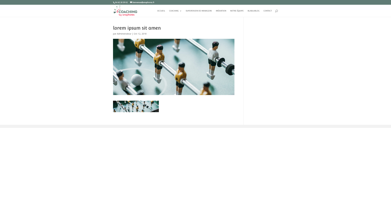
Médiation (221, 11)
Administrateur (124, 33)
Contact (267, 11)
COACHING (174, 11)
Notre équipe (237, 11)
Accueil (161, 11)
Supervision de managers (199, 11)
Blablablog (253, 11)
